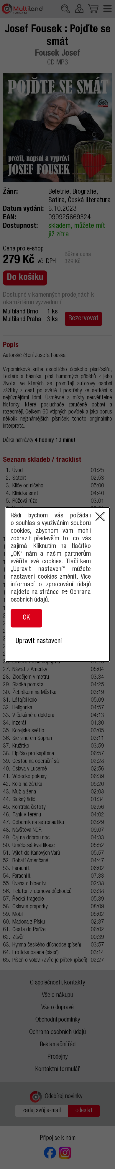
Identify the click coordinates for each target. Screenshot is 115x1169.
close (100, 516)
